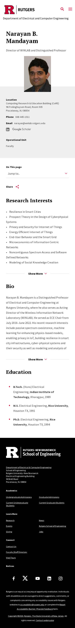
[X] (25, 578)
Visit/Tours (11, 557)
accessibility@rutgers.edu (32, 604)
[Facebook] (14, 578)
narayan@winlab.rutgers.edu (29, 123)
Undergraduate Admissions (19, 497)
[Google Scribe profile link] (21, 129)
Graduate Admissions (49, 497)
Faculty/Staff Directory (16, 552)
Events (9, 526)
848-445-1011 (22, 117)
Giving (9, 531)
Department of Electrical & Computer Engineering (28, 467)
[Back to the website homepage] (36, 9)
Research (10, 520)
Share (9, 186)
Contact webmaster (45, 620)
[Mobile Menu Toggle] (70, 9)
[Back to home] (30, 453)
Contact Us (11, 546)
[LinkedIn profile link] (7, 129)
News (41, 520)
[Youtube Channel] (37, 578)
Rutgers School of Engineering (52, 526)
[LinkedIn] (49, 578)
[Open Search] (62, 9)
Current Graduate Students (51, 502)
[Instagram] (60, 578)
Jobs (41, 531)
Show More (35, 273)
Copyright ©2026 (15, 616)
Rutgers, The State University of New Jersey (44, 616)
